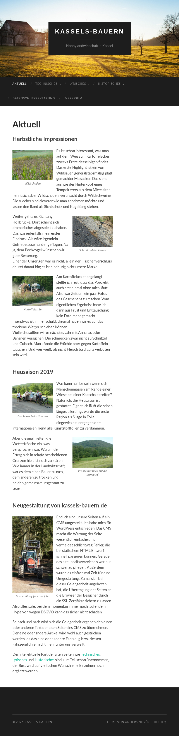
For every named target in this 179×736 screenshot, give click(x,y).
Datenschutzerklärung (33, 98)
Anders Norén (137, 722)
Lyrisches (77, 84)
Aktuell (19, 84)
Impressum (73, 98)
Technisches (46, 84)
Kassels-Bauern (89, 31)
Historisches (109, 84)
